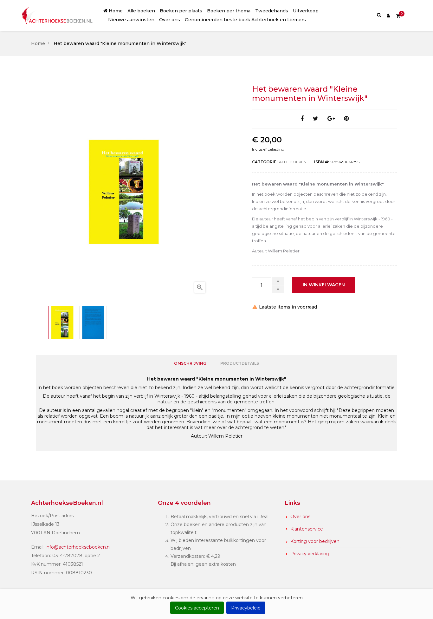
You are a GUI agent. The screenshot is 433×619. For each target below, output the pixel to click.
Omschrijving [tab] (190, 363)
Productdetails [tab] (239, 363)
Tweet (315, 119)
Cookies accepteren (197, 608)
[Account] (388, 15)
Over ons (300, 516)
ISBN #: (321, 162)
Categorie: (264, 162)
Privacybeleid (246, 608)
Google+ (331, 119)
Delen (302, 119)
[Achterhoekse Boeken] (58, 15)
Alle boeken (293, 162)
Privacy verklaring (309, 554)
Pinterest (346, 119)
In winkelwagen (324, 285)
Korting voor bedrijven (314, 541)
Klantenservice (306, 529)
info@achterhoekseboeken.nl (78, 547)
